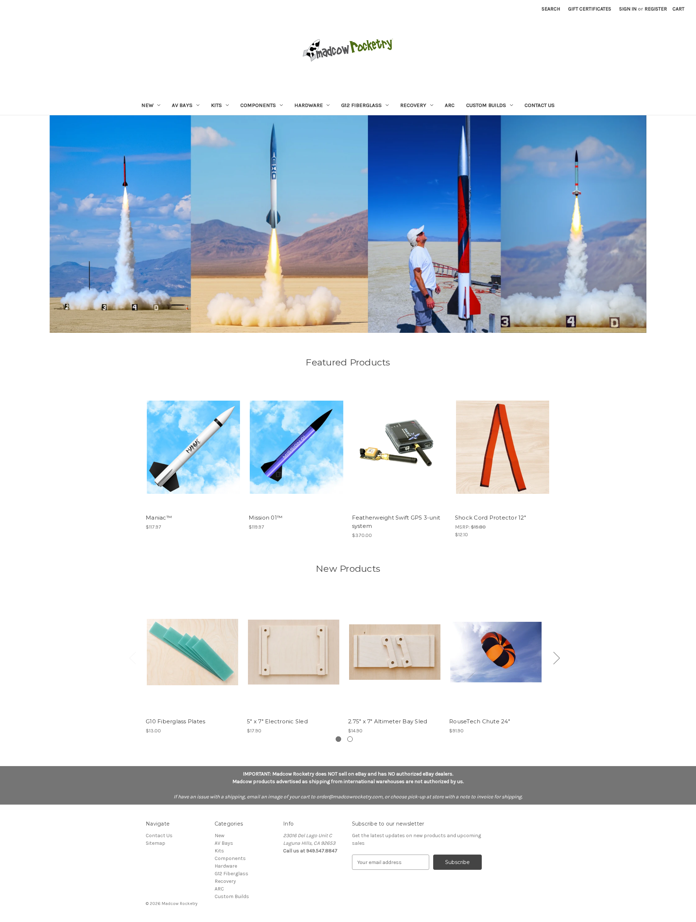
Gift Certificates (589, 9)
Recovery (413, 105)
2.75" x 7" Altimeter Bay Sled (387, 721)
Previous (132, 658)
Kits (216, 105)
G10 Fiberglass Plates (175, 721)
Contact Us (540, 105)
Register (656, 9)
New (147, 105)
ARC (450, 105)
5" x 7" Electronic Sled (277, 721)
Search (551, 9)
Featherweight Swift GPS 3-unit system (396, 521)
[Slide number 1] (348, 224)
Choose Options (192, 658)
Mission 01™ (265, 517)
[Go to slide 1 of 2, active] (338, 739)
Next (556, 658)
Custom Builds (486, 105)
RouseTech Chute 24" (479, 721)
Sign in (628, 9)
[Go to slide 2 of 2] (350, 739)
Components (258, 105)
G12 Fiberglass (361, 105)
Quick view (193, 441)
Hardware (308, 105)
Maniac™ (159, 517)
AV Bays (182, 105)
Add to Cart (193, 453)
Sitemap (155, 843)
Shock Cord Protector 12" (490, 517)
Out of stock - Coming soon (399, 453)
